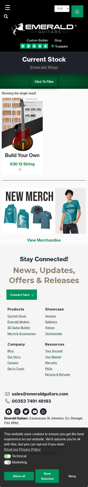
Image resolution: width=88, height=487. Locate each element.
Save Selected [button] (47, 476)
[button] (7, 456)
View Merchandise (44, 240)
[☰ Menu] (8, 7)
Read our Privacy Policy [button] (22, 449)
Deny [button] (72, 476)
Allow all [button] (19, 476)
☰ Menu (8, 7)
